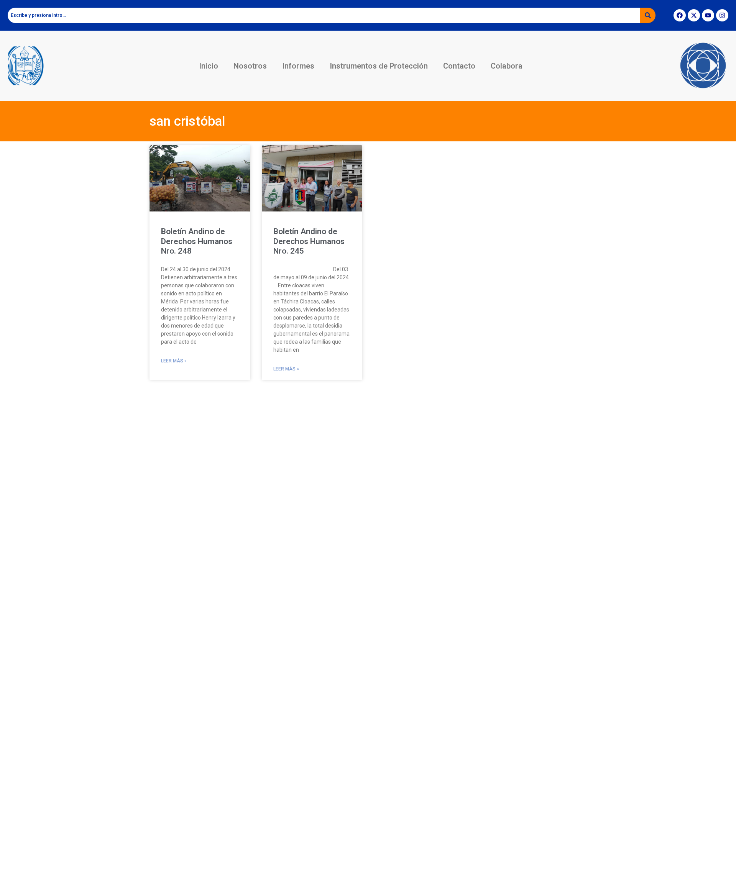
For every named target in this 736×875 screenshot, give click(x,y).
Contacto (459, 65)
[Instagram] (722, 15)
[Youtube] (708, 15)
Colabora (506, 65)
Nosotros (250, 65)
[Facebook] (680, 15)
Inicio (208, 65)
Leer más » (174, 361)
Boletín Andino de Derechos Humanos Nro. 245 (309, 241)
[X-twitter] (694, 15)
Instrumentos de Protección (379, 65)
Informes (298, 65)
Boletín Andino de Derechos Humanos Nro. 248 (196, 241)
